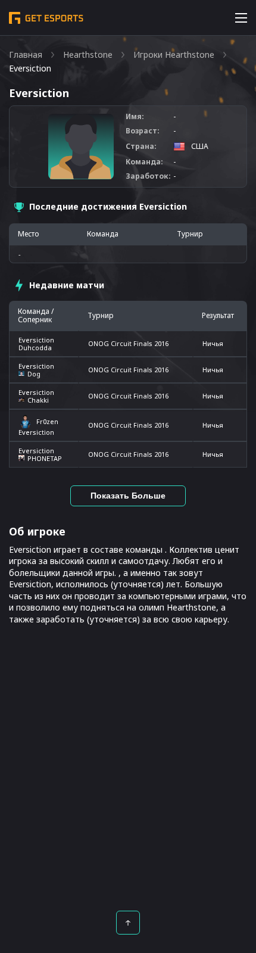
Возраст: (143, 131)
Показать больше (128, 495)
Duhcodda (35, 347)
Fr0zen (47, 421)
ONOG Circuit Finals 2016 (128, 343)
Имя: (135, 117)
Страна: (141, 146)
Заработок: (148, 176)
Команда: (144, 162)
